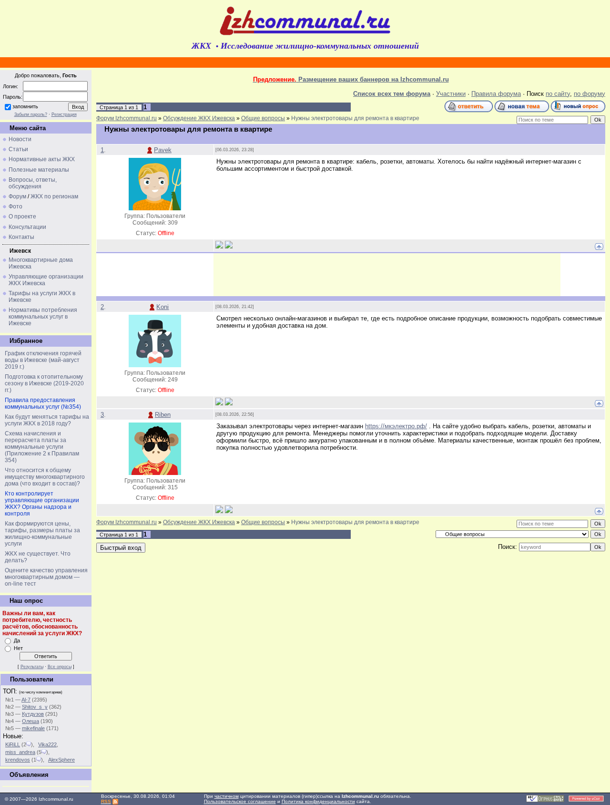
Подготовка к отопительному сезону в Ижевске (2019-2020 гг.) (44, 383)
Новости (20, 139)
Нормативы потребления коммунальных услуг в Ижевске (43, 317)
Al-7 (25, 699)
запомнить (25, 106)
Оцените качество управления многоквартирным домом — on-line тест (46, 577)
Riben (163, 414)
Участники (451, 93)
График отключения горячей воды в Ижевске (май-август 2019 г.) (43, 360)
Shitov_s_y (35, 707)
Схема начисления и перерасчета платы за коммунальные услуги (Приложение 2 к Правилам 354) (42, 447)
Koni (162, 306)
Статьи (18, 149)
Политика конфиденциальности (318, 801)
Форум (17, 196)
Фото (15, 206)
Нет (18, 648)
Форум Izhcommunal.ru (126, 118)
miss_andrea (20, 752)
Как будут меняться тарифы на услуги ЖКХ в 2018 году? (47, 420)
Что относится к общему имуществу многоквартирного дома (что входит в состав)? (45, 477)
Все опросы (59, 666)
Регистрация (64, 114)
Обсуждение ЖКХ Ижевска (199, 118)
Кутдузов (33, 714)
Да (17, 640)
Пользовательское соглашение (240, 801)
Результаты (31, 666)
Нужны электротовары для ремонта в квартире (355, 118)
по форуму (589, 93)
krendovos (17, 760)
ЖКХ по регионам (54, 196)
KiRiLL (12, 744)
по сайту (558, 93)
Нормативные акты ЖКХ (42, 159)
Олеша (30, 721)
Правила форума (496, 93)
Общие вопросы (263, 118)
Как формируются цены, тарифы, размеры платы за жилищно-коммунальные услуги (42, 533)
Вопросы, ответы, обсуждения (33, 183)
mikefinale (33, 728)
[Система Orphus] (545, 800)
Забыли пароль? (30, 114)
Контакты (21, 237)
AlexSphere (61, 760)
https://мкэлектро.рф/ (396, 426)
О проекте (22, 216)
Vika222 (47, 744)
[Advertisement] (387, 274)
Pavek (163, 150)
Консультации (27, 227)
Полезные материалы (39, 169)
